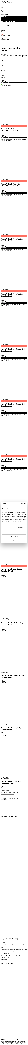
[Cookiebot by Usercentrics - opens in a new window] (20, 504)
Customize (13, 536)
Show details (20, 527)
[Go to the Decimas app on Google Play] (14, 907)
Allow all (14, 532)
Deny (14, 540)
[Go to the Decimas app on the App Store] (14, 915)
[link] (3, 40)
